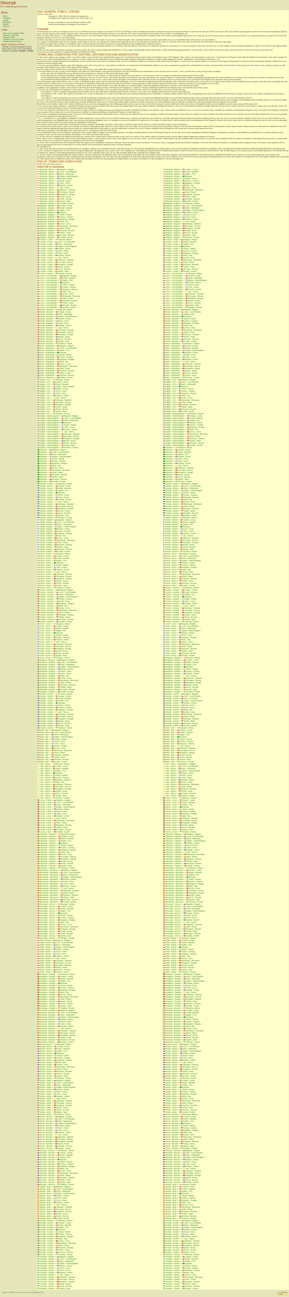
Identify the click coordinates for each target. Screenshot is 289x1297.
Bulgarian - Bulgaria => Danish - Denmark (56, 208)
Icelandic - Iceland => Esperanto (52, 703)
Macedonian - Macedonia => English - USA (182, 875)
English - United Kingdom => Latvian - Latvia (183, 432)
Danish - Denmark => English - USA (179, 314)
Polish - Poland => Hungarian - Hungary (181, 954)
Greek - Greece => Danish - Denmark (54, 628)
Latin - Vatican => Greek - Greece (178, 777)
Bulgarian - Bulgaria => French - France (180, 215)
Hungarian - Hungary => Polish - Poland (55, 683)
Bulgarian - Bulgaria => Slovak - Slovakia (181, 233)
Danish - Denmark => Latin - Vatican (54, 328)
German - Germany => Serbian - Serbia (54, 617)
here (60, 164)
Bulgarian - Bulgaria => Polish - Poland (54, 228)
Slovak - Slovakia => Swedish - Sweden (55, 1148)
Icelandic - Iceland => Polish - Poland (179, 716)
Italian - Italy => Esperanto (176, 737)
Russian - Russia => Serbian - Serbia (179, 1071)
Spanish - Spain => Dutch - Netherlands (54, 1191)
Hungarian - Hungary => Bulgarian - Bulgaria (57, 660)
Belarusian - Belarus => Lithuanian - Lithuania (57, 190)
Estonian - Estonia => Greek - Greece (54, 497)
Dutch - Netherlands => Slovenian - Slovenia (56, 375)
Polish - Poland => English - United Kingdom (57, 947)
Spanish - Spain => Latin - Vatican (52, 1205)
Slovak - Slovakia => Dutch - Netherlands (55, 1121)
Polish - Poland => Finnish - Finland (179, 949)
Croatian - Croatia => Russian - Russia (54, 267)
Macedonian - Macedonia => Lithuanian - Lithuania (59, 890)
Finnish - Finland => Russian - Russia (180, 545)
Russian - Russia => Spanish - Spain (53, 1076)
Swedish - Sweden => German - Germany (55, 1234)
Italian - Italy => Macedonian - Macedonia (55, 750)
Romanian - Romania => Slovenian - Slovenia (57, 1040)
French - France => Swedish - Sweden (180, 585)
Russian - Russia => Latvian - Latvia (53, 1065)
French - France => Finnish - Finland (53, 565)
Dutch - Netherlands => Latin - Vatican (180, 362)
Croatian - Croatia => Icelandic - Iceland (55, 255)
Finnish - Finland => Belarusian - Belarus (181, 518)
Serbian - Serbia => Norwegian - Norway (55, 1103)
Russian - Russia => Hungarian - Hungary (55, 1060)
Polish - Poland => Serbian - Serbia (53, 967)
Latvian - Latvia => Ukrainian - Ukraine (180, 832)
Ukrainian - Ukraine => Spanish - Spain (54, 1288)
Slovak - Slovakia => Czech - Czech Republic (57, 1119)
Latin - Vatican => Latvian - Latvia (178, 782)
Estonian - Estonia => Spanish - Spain (54, 515)
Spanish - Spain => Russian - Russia (53, 1214)
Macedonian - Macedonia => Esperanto (180, 877)
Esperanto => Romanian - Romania (53, 475)
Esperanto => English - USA (176, 454)
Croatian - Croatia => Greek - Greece (54, 253)
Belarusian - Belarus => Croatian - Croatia (181, 169)
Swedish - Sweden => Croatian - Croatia (55, 1223)
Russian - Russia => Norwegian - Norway (181, 1067)
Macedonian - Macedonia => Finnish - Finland (183, 879)
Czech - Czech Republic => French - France (182, 285)
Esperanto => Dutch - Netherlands (52, 454)
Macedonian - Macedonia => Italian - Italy (181, 886)
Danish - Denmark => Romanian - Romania (182, 334)
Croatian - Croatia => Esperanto (177, 246)
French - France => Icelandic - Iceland (54, 570)
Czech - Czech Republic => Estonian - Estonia (183, 282)
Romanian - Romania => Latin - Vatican (55, 1028)
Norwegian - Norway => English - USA (55, 911)
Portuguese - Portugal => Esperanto (53, 983)
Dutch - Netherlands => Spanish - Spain (180, 375)
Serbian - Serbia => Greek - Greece (53, 1094)
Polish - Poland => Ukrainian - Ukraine (180, 972)
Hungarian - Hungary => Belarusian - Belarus (182, 658)
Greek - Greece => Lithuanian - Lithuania (55, 644)
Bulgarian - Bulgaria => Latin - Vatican (180, 221)
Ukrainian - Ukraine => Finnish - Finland (181, 1266)
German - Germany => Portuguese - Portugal (182, 612)
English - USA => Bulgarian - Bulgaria (180, 380)
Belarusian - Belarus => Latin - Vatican (54, 188)
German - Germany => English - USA (180, 594)
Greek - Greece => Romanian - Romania (181, 649)
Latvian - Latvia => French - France (53, 811)
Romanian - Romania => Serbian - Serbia (55, 1037)
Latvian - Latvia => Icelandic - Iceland (54, 816)
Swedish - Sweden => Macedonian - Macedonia (57, 1243)
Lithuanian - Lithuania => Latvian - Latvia (55, 854)
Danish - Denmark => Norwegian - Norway (56, 332)
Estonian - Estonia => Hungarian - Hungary (182, 497)
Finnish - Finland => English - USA (179, 524)
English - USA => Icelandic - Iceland (54, 395)
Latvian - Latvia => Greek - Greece (53, 814)
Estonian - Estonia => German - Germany (181, 495)
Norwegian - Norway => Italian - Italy (54, 922)
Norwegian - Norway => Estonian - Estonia (182, 913)
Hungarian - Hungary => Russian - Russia (181, 685)
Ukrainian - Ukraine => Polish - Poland (180, 1279)
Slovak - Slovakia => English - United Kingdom (57, 1123)
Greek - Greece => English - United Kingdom (182, 631)
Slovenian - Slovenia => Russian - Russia (181, 1178)
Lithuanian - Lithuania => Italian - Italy (54, 852)
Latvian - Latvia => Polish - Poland (53, 823)
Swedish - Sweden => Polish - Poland (54, 1245)
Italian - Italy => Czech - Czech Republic (55, 732)
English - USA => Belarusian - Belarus (54, 380)
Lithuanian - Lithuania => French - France (181, 845)
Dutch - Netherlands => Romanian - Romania (57, 371)
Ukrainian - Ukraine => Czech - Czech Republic (58, 1259)
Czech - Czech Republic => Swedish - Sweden (57, 307)
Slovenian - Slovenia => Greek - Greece (180, 1164)
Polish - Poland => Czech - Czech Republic (56, 942)
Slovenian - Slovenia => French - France (181, 1162)
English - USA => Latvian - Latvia (178, 398)
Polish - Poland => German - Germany (180, 952)
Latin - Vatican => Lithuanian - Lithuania (55, 784)
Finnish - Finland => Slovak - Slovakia (180, 547)
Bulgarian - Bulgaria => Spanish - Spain (180, 235)
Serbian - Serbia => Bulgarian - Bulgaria (55, 1080)
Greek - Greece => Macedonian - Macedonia (182, 644)
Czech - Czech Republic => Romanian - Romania (58, 301)
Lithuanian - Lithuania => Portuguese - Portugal (57, 859)
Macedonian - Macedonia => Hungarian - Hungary (184, 884)
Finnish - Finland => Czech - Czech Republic (56, 522)
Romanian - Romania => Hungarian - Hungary (183, 1024)
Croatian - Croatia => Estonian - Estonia (55, 249)
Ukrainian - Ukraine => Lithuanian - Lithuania (57, 1277)
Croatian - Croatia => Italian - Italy (178, 255)
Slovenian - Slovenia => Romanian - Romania (57, 1178)
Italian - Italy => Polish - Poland (52, 753)
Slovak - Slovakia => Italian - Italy (178, 1132)
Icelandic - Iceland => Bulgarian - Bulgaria (181, 694)
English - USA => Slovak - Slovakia (53, 409)
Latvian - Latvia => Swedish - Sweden (54, 832)
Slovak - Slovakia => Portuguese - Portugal (56, 1141)
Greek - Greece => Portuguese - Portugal (55, 649)
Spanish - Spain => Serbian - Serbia (179, 1214)
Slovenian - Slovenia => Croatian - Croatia (55, 1153)
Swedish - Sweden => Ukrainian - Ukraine (55, 1254)
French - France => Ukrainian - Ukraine (54, 588)
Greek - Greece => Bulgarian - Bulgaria (180, 624)
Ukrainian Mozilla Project (12, 41)
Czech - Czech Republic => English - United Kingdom (186, 280)
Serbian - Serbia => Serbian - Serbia (179, 1107)
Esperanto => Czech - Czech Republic (54, 452)
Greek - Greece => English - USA (52, 631)
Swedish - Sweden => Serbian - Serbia (54, 1250)
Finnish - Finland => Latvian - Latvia (53, 538)
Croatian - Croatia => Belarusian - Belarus (55, 240)
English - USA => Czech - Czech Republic (181, 382)
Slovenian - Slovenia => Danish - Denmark (56, 1155)
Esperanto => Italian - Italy (50, 466)
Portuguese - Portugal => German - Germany (56, 988)
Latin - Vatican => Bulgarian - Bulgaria (180, 764)
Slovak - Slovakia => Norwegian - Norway (56, 1139)
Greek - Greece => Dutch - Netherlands (180, 628)
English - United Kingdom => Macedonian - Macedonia (186, 434)
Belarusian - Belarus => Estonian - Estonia (55, 178)
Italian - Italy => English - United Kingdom (56, 737)
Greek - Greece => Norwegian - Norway (55, 646)
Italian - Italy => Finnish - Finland (178, 739)
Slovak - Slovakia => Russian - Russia (54, 1144)
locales (14, 49)
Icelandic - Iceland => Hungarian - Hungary (56, 710)
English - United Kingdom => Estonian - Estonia (183, 423)
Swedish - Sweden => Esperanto (52, 1230)
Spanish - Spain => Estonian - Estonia (54, 1196)
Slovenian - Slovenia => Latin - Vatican (180, 1169)
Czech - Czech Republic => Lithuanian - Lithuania (184, 294)
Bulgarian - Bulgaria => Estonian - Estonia (181, 212)
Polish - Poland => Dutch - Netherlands (54, 945)
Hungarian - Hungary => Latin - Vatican (180, 676)
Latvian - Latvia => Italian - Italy (178, 816)
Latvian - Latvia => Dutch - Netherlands (55, 805)
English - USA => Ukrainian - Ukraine (54, 414)
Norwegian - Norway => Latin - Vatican (180, 922)
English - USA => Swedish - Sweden (179, 411)
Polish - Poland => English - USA (178, 945)
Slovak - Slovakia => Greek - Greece (53, 1130)
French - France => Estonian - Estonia (180, 563)
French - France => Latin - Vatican (53, 572)
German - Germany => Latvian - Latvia (54, 608)
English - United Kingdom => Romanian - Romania (185, 438)
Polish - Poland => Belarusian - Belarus (180, 938)
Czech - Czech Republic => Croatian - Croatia (183, 276)
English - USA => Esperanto (176, 386)
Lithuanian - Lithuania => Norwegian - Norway (57, 857)
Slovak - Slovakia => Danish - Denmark (180, 1119)
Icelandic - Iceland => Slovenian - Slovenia (181, 723)
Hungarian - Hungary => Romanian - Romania (57, 685)
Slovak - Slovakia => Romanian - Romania (181, 1141)
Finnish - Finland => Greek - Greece (179, 531)
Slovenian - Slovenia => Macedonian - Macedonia (58, 1173)
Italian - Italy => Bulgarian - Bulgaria (53, 730)
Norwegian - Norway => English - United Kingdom (185, 911)
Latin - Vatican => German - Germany (54, 777)
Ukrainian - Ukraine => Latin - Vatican (54, 1275)
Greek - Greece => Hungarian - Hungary (181, 637)
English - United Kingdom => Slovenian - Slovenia (184, 443)
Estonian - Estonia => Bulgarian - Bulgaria (181, 484)
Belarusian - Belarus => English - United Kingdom (58, 176)
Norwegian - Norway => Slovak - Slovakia (56, 933)
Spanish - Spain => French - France (53, 1198)
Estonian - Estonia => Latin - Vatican (53, 502)
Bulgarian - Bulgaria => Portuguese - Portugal (182, 228)
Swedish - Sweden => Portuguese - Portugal (182, 1245)
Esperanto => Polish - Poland (51, 472)
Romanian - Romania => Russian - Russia (181, 1035)
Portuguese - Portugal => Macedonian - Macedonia (58, 997)
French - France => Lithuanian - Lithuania (55, 574)
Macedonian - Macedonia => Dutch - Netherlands (58, 875)
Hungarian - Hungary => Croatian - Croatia (182, 660)
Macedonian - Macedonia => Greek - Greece (56, 884)
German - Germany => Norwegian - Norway (182, 610)
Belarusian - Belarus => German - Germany (182, 181)
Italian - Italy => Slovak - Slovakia (178, 757)
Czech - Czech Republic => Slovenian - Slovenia (58, 305)
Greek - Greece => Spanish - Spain (53, 655)
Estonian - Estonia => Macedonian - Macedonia (183, 504)
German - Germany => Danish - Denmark (181, 592)
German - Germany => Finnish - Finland (181, 599)
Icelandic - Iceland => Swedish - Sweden (181, 725)
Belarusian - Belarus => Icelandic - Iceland (55, 185)
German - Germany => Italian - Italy (53, 606)
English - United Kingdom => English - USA (182, 420)
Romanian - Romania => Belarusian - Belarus (182, 1008)
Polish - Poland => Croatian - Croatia (179, 940)
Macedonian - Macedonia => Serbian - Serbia (56, 897)
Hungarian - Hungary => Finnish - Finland (181, 669)
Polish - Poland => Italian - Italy (177, 956)
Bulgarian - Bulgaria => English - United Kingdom (184, 210)
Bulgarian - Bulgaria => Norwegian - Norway (182, 226)
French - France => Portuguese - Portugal (55, 579)
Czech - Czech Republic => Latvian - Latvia (56, 294)
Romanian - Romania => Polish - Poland (181, 1033)
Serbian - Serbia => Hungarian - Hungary (181, 1094)
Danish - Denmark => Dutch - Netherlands (55, 314)
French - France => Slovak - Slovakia (54, 583)
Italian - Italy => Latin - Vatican (177, 746)
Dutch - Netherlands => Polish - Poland (54, 368)
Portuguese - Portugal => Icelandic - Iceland (182, 990)
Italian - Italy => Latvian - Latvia (52, 748)
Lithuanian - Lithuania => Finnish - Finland (56, 845)
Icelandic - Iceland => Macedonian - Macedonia (183, 714)
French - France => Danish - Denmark (54, 558)
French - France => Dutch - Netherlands (180, 558)
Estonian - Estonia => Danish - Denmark (55, 488)
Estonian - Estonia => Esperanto (52, 493)
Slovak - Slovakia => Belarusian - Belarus (181, 1114)
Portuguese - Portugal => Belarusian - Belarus (57, 974)
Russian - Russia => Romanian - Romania (55, 1071)
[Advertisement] (12, 89)
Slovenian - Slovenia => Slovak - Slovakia (181, 1180)
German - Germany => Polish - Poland (54, 612)
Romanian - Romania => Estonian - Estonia (56, 1019)
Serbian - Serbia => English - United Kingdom (57, 1087)
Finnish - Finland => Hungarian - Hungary (55, 533)
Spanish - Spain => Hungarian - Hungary (181, 1200)
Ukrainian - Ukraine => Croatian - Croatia (181, 1257)
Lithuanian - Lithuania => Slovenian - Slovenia (183, 863)
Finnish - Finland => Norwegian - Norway (181, 540)
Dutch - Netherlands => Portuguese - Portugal (182, 368)
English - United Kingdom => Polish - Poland (182, 436)
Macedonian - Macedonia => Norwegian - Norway (184, 890)
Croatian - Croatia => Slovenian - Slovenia (181, 269)
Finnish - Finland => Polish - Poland (53, 542)
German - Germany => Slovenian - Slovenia (56, 619)
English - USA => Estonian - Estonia (53, 389)
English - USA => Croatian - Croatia (53, 382)
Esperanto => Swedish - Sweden (52, 481)
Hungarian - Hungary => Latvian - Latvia (55, 678)
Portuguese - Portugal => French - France (181, 985)
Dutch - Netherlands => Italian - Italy (53, 362)
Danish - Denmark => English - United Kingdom (58, 316)
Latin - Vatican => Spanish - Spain (52, 796)
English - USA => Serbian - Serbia (178, 407)
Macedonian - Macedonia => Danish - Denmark (183, 872)
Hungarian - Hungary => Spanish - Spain (181, 689)
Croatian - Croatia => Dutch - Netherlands (55, 244)
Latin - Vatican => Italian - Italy (51, 782)
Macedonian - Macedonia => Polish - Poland (56, 893)
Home (5, 16)
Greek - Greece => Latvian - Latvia (179, 642)
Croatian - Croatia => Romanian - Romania (181, 264)
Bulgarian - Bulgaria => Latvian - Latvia (55, 224)
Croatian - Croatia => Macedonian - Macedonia (183, 260)
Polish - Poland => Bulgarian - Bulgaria (54, 940)
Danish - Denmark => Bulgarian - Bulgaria (181, 310)
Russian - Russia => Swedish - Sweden (180, 1076)
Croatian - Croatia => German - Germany (181, 251)
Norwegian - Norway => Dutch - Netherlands (182, 909)
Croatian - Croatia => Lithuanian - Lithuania (56, 260)
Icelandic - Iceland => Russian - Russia (54, 721)
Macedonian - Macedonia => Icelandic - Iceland (57, 886)
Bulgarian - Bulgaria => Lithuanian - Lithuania (183, 224)
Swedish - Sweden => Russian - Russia (180, 1248)
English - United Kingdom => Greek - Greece (57, 427)
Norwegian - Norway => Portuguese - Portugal (57, 929)
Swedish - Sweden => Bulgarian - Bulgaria (181, 1221)
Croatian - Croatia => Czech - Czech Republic (57, 242)
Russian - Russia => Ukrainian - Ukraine (55, 1078)
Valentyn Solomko (26, 1292)
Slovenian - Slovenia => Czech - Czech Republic (184, 1153)
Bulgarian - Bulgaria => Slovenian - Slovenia (56, 235)
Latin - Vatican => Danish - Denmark (54, 768)
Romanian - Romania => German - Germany (182, 1022)
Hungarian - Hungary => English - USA (180, 664)
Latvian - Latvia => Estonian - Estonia (54, 809)
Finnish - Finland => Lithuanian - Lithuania (182, 538)
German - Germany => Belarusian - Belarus (182, 588)
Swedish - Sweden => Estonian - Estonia (181, 1230)
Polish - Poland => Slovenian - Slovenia (54, 970)
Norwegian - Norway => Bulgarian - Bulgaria (182, 904)
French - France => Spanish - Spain (53, 585)
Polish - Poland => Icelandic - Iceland (54, 956)
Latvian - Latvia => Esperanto (177, 807)
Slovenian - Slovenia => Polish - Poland (54, 1175)
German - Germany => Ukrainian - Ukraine (182, 622)
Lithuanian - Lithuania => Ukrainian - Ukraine (57, 868)
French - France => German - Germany (180, 565)
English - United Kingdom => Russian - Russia (57, 441)
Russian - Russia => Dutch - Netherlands (181, 1049)
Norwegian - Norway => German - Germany (56, 918)
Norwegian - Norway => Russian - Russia (55, 931)
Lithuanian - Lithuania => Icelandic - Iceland (182, 850)
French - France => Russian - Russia (53, 581)
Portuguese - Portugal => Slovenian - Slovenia (183, 1004)
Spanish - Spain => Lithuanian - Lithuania (55, 1207)
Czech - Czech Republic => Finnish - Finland (56, 285)
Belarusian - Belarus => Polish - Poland (180, 192)
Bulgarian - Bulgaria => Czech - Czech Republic (183, 206)
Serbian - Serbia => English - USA (178, 1085)
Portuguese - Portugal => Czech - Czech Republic (184, 976)
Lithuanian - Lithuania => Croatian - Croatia (56, 836)
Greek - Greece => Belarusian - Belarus (54, 624)
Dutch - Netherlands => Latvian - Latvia (55, 364)
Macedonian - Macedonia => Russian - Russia (182, 895)
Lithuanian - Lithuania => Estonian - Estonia (182, 843)
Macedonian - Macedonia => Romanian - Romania (58, 895)
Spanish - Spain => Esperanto (177, 1193)
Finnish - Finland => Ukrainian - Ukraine (181, 551)
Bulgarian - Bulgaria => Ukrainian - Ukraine (182, 237)
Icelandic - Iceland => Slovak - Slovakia (55, 723)
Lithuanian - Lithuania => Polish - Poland (181, 857)
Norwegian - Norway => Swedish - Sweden (182, 936)
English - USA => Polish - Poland (178, 402)
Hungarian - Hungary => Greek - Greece (55, 673)
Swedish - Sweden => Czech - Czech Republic (183, 1223)
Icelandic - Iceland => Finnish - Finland (54, 705)
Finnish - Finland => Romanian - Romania (55, 545)
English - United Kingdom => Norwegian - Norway (59, 436)
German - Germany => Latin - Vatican (180, 606)
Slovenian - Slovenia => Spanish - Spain (55, 1182)
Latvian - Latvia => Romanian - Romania (55, 825)
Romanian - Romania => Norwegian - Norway (57, 1033)
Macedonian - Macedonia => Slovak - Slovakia (183, 897)
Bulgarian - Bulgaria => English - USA (54, 210)
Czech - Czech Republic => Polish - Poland (56, 298)
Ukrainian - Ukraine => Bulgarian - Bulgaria (56, 1257)
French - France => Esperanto (51, 563)
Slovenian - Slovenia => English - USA (54, 1157)
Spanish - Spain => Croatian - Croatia (179, 1187)
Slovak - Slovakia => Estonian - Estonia (54, 1126)
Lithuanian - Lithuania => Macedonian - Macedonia (185, 854)
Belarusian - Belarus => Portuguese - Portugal (57, 194)
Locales (5, 20)
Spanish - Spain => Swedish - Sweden (54, 1218)
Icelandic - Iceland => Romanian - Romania (182, 719)
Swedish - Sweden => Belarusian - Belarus (56, 1221)
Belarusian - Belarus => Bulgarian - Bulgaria (56, 169)
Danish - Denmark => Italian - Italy (179, 325)
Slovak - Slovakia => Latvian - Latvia (180, 1135)
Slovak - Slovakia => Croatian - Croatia (180, 1117)
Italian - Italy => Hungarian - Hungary (180, 744)
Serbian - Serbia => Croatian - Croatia (180, 1080)
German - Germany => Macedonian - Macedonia (58, 610)
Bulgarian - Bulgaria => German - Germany (56, 217)
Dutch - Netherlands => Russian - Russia (181, 371)
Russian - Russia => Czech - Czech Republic (182, 1046)
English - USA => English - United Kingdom (56, 386)
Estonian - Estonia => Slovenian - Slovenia (181, 513)
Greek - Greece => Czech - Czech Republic (182, 626)
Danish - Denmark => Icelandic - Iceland (55, 325)
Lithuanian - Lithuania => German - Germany (57, 848)
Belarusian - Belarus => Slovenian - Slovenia (182, 199)
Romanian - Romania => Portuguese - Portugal (57, 1035)
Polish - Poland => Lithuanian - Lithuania (55, 961)
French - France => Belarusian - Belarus (55, 554)
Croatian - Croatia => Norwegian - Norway (56, 262)
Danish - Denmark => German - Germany (181, 321)
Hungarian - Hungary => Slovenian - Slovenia (57, 689)
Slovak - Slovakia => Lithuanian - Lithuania (56, 1137)
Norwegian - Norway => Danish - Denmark (56, 909)
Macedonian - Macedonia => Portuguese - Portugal (184, 893)
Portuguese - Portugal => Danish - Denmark (56, 979)
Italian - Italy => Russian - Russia (178, 755)
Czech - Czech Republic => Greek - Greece (182, 287)
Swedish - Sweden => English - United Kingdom (184, 1227)
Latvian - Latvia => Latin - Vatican (53, 818)
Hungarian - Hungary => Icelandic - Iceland (182, 673)
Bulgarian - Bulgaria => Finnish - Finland (55, 215)
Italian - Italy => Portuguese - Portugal (180, 753)
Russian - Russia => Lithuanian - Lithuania (181, 1065)
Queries (5, 24)
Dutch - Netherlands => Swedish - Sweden (56, 377)
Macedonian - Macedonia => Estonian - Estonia (57, 879)
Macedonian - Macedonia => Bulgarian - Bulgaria (58, 870)
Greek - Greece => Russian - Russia (53, 651)
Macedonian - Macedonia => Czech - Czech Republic (59, 872)
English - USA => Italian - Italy (177, 395)
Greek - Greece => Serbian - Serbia (179, 651)
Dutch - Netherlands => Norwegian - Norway (182, 366)
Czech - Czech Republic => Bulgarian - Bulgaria (58, 276)
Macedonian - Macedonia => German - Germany (184, 881)
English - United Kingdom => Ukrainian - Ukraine (58, 447)
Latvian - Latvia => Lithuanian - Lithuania (181, 818)
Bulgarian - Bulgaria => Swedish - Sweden (56, 237)
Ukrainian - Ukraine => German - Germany (182, 1268)
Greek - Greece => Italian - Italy (177, 640)
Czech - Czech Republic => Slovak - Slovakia (182, 303)
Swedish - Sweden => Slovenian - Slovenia (56, 1252)
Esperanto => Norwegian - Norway (179, 470)
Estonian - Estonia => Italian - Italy (178, 499)
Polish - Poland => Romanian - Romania (55, 965)
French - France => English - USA (53, 560)
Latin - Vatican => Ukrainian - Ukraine (54, 798)
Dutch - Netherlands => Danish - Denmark (181, 348)
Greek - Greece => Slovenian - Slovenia (180, 653)
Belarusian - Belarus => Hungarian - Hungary (182, 183)
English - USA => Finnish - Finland (179, 389)
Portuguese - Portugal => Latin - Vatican (180, 992)
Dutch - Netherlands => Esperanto (52, 353)
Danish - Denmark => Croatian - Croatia (55, 312)
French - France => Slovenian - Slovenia (181, 583)
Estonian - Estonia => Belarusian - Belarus (55, 484)
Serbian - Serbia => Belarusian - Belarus (180, 1078)
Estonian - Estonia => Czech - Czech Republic (183, 486)
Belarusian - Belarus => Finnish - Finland (181, 178)
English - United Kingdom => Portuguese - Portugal (59, 438)
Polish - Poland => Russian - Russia (179, 965)
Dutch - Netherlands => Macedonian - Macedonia (58, 366)
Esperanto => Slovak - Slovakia (177, 477)
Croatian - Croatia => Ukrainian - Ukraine (55, 273)
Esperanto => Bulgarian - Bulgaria (52, 450)
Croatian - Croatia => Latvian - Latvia (180, 258)
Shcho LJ (6, 26)
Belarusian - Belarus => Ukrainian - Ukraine (56, 203)
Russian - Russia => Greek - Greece (179, 1058)
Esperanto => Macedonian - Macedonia (54, 470)
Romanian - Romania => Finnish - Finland (181, 1019)
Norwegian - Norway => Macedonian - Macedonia (58, 927)
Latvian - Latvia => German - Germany (180, 811)
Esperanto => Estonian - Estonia (178, 456)
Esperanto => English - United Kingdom (55, 456)
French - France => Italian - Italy (178, 570)
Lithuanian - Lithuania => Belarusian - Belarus (57, 834)
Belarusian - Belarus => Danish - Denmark (181, 172)
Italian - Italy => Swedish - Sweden (53, 762)
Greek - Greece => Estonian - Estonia (179, 633)
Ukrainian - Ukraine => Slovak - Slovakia (55, 1286)
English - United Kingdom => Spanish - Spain (57, 445)
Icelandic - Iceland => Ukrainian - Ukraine (55, 728)
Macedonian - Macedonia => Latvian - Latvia (182, 888)
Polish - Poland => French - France (53, 952)
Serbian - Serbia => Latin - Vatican (53, 1098)
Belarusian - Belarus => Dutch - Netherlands (56, 174)
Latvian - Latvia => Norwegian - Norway (181, 820)
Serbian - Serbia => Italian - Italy (178, 1096)
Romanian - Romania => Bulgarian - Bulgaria (57, 1010)
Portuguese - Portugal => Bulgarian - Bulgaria (182, 974)
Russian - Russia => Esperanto (51, 1053)
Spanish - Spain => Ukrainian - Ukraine (180, 1218)
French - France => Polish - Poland (179, 576)
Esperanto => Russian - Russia (177, 475)
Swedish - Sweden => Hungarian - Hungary (56, 1236)
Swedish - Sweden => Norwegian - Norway (182, 1243)
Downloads (7, 22)
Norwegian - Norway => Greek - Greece (181, 918)
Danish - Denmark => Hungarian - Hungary (182, 323)
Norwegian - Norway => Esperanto (53, 913)
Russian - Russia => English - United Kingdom (183, 1051)
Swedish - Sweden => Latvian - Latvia (54, 1241)
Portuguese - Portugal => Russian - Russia (55, 1001)
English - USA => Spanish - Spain (53, 411)
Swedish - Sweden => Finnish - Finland (54, 1232)
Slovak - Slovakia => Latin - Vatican (53, 1135)
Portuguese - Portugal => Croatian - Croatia (56, 976)
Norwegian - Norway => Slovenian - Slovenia (183, 933)
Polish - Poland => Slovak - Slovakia (179, 967)
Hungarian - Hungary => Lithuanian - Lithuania (183, 678)
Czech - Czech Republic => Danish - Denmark (57, 278)
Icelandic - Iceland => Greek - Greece (180, 707)
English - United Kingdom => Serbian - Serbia (183, 441)
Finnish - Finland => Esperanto (177, 527)
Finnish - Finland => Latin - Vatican (179, 536)
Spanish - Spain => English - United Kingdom (57, 1193)
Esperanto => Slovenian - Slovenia (53, 479)
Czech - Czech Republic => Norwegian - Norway (184, 296)
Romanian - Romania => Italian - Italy (180, 1026)
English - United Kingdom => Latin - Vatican (56, 432)
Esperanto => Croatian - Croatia (177, 450)
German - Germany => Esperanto (178, 597)
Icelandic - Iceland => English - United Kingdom (184, 701)
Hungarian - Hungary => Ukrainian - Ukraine (182, 692)
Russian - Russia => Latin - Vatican (179, 1062)
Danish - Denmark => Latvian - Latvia (180, 328)
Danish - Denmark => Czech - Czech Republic (183, 312)
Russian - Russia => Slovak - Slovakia (54, 1074)
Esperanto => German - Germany (52, 461)
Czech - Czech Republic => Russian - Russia (182, 301)
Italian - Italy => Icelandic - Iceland (53, 746)
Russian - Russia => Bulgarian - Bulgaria (181, 1044)
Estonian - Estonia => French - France (54, 495)
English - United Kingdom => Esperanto (55, 423)
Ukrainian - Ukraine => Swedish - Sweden (181, 1288)
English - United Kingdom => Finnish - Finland (57, 425)
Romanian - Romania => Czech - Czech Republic (58, 1013)
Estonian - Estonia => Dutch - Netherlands (181, 488)
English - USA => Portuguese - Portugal (55, 405)
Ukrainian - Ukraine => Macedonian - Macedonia (184, 1277)
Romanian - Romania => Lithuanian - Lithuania (57, 1031)
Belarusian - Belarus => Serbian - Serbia (180, 197)
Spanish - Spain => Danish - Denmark (180, 1189)
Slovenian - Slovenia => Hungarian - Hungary (57, 1166)
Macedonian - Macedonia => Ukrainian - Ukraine (184, 902)
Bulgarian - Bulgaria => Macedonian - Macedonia (58, 226)
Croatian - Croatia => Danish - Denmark (180, 242)
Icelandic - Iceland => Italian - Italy (179, 710)
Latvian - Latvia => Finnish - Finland (179, 809)
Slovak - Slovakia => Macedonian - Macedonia (183, 1137)
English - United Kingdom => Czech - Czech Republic (60, 418)
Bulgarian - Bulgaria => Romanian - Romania (57, 230)
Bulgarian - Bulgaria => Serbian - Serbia (55, 233)
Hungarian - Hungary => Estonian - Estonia (56, 669)
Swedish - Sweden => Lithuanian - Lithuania (182, 1241)
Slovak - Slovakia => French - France (54, 1128)
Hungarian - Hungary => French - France (55, 671)
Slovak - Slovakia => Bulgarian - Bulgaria (55, 1117)
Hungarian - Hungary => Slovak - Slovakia (181, 687)
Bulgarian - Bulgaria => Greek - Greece (180, 217)
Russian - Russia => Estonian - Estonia (180, 1053)
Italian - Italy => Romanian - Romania (54, 755)
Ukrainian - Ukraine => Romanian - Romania (182, 1282)
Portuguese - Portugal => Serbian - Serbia (181, 1001)
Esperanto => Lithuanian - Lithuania (179, 468)
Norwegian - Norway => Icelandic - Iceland (182, 920)
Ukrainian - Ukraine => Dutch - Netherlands (56, 1261)
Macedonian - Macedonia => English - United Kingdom (60, 877)
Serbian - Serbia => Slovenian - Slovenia (181, 1110)
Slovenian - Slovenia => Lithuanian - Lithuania (183, 1171)
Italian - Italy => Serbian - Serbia (52, 757)
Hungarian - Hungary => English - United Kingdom (59, 667)
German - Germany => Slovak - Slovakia (181, 617)
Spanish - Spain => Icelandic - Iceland (54, 1202)
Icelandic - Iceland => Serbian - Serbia (180, 721)
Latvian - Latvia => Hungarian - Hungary (181, 814)
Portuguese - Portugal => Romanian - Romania (183, 999)
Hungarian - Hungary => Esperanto (179, 667)
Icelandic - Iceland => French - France (180, 705)
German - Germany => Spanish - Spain (180, 619)
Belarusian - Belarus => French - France (55, 181)
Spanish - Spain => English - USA (178, 1191)
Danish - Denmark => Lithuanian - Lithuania (56, 330)
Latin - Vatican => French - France (178, 775)
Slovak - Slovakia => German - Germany (181, 1128)
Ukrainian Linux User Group (13, 39)
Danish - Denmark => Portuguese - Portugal (56, 334)
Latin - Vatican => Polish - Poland (178, 787)
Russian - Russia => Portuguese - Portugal (181, 1069)
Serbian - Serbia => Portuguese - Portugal (55, 1105)
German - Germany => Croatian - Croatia (181, 590)
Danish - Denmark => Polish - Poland (180, 332)
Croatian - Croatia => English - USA (179, 244)
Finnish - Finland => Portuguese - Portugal (181, 542)
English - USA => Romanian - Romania (180, 405)
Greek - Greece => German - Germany (54, 637)
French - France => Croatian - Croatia (54, 556)
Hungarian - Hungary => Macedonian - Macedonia (58, 680)
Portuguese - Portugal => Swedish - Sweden (182, 1006)
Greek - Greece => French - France (179, 635)
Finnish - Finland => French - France (179, 529)
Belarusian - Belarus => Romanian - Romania (182, 194)
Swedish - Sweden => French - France (180, 1232)
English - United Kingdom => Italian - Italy (181, 429)
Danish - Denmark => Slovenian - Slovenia (181, 339)
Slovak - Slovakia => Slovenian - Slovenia (55, 1146)
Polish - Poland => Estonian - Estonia (54, 949)
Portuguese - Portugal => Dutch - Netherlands (182, 979)
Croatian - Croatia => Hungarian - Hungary (182, 253)
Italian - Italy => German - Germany (179, 741)
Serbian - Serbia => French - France (53, 1092)
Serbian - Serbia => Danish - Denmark (180, 1083)
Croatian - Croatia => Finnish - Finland (180, 249)
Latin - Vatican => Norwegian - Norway (55, 787)
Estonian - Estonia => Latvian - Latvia (180, 502)
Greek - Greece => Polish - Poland (178, 646)
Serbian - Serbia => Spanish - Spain (53, 1112)
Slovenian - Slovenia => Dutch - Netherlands (182, 1155)
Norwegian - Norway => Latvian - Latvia (55, 924)
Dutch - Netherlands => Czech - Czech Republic (58, 348)
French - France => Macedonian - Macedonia (182, 574)
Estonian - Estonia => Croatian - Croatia (55, 486)
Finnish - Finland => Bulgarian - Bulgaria (55, 520)
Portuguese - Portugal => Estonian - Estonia (182, 983)
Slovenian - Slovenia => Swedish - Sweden (182, 1182)
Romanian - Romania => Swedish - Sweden (56, 1042)
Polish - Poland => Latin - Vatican (52, 958)
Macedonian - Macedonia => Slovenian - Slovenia (58, 900)
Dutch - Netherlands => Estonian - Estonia (181, 353)
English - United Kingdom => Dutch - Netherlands (58, 420)
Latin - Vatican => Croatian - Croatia (53, 766)
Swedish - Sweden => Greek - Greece (180, 1234)
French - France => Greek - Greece (53, 567)
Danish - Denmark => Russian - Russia (54, 337)
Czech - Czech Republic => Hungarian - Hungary (58, 289)
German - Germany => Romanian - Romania (56, 615)
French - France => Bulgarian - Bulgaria (180, 554)
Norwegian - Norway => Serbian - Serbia (181, 931)
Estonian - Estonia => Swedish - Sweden (181, 515)
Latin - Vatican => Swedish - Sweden (179, 796)
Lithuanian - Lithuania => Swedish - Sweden (182, 866)
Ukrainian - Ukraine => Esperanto (178, 1263)
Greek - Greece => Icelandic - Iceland (54, 640)
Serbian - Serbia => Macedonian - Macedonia (182, 1101)
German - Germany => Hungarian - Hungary (56, 603)
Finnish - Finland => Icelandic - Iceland (180, 533)
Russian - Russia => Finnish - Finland (54, 1055)
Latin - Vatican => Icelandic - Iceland (179, 780)
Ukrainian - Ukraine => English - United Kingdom (58, 1263)
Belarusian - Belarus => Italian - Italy (179, 185)
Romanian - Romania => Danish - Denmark (182, 1013)
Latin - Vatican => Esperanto (50, 773)
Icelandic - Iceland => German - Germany (55, 707)
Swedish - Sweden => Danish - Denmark (55, 1225)
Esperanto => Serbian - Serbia (51, 477)
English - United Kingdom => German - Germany (184, 425)
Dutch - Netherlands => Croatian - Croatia (181, 346)
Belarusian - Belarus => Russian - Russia (55, 197)
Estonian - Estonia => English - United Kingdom (183, 490)
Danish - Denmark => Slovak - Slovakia (55, 339)
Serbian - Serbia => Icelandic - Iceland (54, 1096)
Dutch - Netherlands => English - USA (54, 350)
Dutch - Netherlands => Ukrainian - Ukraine (182, 377)
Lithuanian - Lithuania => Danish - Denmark (56, 839)
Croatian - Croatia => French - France (54, 251)
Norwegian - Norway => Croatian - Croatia (56, 906)
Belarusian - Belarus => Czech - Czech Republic (58, 172)
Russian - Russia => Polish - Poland (53, 1069)
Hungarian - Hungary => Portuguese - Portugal (183, 683)
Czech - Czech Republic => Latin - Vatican (181, 291)
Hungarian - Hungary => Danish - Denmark (182, 662)
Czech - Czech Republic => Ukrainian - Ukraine (183, 307)
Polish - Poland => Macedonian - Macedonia (182, 961)
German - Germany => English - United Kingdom (58, 597)
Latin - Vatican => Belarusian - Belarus (54, 764)
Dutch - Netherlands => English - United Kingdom (184, 350)
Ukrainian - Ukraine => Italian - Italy (179, 1272)
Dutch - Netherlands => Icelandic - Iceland (181, 359)
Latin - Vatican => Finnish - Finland (53, 775)
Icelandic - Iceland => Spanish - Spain (54, 725)
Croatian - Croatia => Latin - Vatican (53, 258)
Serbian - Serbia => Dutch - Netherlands (55, 1085)
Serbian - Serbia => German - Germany (180, 1092)
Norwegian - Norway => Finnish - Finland (55, 915)
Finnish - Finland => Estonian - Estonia (54, 529)
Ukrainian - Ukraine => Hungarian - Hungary (182, 1270)
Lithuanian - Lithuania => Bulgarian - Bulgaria (183, 834)
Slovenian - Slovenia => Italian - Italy (54, 1169)
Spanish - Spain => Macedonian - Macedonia (182, 1207)
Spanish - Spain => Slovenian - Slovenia (180, 1216)
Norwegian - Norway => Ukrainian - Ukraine (57, 938)
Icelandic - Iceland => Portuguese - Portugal (56, 719)
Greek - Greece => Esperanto (51, 633)
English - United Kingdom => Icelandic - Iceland (58, 429)
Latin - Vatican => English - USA (52, 771)
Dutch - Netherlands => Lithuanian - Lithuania (183, 364)
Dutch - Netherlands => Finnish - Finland (55, 355)
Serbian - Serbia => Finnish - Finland (179, 1089)
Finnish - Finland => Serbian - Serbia (53, 547)
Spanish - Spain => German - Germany (180, 1198)
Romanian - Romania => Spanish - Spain (181, 1040)
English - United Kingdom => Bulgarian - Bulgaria (58, 416)
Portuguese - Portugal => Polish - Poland (55, 999)
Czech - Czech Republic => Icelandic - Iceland (183, 289)
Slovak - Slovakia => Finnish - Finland (180, 1126)
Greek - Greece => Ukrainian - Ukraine (54, 658)
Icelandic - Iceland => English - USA (54, 701)
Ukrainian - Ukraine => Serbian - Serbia (180, 1284)
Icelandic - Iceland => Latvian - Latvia (180, 712)
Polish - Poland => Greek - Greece (53, 954)
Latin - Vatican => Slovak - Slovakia (53, 793)
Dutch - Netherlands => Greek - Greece (180, 357)
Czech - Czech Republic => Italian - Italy (55, 291)
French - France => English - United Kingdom (183, 560)
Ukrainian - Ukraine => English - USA (180, 1261)
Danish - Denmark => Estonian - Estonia (55, 319)
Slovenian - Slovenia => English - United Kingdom (184, 1157)
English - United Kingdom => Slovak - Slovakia (57, 443)
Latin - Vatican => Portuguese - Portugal (55, 789)
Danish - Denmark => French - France (54, 321)
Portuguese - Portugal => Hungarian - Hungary (57, 990)
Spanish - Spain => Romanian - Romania (181, 1211)
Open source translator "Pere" (13, 33)
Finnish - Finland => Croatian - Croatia (180, 520)
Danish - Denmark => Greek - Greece (54, 323)
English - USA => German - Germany (180, 391)
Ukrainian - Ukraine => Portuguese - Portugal (57, 1282)
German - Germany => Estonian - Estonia (55, 599)
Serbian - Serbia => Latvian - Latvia (179, 1098)
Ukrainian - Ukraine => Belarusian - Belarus (182, 1254)
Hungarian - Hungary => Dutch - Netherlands (57, 664)
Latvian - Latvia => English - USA (178, 805)
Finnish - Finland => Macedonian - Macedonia (57, 540)
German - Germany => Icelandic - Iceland (181, 603)
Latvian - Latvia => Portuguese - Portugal (181, 823)
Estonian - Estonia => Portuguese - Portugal (56, 508)
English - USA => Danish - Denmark (54, 384)
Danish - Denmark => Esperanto (178, 316)
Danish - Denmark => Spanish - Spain (54, 341)
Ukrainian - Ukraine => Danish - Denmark (181, 1259)
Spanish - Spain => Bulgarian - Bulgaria (55, 1187)
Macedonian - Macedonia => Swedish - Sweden (57, 902)
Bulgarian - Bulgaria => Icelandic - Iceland (181, 219)
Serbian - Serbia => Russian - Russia (53, 1107)
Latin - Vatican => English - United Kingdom (182, 771)
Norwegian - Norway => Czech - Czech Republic (184, 906)
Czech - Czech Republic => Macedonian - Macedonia (59, 296)
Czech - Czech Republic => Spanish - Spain (182, 305)
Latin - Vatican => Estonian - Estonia (179, 773)
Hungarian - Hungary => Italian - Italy (54, 676)
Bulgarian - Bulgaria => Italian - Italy (53, 221)
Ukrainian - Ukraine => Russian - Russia (55, 1284)
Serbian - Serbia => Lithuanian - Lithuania (55, 1101)
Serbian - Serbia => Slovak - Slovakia (54, 1110)
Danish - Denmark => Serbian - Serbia (180, 337)
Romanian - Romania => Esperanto (179, 1017)
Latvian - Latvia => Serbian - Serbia (53, 827)
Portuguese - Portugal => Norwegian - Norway (183, 997)
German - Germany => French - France (54, 601)
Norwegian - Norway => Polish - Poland (181, 927)
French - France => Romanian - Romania (181, 579)
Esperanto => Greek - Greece (177, 461)
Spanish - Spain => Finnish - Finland (179, 1196)
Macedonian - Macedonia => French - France (56, 881)
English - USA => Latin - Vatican (52, 398)
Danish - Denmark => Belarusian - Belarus (55, 310)
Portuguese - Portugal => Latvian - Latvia (55, 994)
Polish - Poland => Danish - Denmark (180, 942)
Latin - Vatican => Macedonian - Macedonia (182, 784)
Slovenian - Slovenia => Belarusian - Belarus (56, 1150)
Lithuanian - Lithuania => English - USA (55, 841)
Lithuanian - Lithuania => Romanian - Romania (183, 859)
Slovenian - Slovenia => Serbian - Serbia (55, 1180)
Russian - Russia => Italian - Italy (52, 1062)
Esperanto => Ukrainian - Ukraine (178, 481)
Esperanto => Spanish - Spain (177, 479)
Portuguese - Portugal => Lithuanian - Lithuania (183, 994)
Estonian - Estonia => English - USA (53, 490)
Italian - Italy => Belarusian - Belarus (179, 728)
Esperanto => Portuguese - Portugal (179, 472)
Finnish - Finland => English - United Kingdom (57, 527)
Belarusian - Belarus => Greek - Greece (54, 183)
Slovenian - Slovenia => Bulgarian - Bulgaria (182, 1150)
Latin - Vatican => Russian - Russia (53, 791)
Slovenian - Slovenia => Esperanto (53, 1159)
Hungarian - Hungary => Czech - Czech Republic (58, 662)
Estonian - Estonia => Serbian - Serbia (180, 511)
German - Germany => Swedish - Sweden (55, 622)
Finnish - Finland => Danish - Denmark (180, 522)
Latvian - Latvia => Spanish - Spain (179, 829)
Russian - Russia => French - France (179, 1055)
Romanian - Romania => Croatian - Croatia (181, 1010)
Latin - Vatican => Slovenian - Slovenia (180, 793)
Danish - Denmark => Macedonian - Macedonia (183, 330)
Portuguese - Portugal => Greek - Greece (181, 988)
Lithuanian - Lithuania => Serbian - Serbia (181, 861)
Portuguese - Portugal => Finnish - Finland (55, 985)
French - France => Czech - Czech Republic (182, 556)
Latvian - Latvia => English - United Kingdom (57, 807)
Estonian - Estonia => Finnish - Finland (180, 493)
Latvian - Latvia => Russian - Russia (179, 825)
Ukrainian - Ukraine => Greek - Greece (54, 1270)
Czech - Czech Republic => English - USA (56, 280)
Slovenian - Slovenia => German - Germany (56, 1164)
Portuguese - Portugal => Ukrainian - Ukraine (57, 1008)
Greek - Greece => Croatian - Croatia (54, 626)
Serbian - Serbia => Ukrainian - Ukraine (55, 1114)
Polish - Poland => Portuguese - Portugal (181, 963)
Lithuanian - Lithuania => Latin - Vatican (181, 852)
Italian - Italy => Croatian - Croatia (178, 730)
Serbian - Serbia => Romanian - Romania (181, 1105)
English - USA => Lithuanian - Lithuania (55, 400)
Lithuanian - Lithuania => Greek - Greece (181, 848)
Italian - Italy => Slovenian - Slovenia (54, 759)
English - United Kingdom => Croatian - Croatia (183, 416)
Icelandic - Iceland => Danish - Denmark (55, 698)
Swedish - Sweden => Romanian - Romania (56, 1248)
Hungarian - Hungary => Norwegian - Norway (183, 680)
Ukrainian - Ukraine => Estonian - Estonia (55, 1266)
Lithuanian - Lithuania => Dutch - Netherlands (183, 839)
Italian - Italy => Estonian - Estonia (53, 739)
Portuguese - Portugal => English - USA (55, 981)
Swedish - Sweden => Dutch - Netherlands (181, 1225)
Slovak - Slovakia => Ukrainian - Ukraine (181, 1148)
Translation (7, 18)
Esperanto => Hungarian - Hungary (53, 463)
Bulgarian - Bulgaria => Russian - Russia (181, 230)
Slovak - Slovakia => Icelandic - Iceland (55, 1132)
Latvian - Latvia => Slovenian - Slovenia (55, 829)
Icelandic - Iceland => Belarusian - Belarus (55, 694)
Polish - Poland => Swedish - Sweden (54, 972)
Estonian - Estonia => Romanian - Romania (182, 508)
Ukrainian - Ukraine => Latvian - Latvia (180, 1275)
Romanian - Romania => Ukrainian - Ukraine (182, 1042)
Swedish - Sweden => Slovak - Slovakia (180, 1250)
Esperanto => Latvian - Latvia (51, 468)
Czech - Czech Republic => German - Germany (57, 287)
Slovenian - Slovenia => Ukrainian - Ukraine (56, 1184)
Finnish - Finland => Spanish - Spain (179, 549)
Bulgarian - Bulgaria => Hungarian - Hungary (57, 219)
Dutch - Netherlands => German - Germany (56, 357)
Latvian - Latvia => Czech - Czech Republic (56, 802)
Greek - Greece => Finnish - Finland (53, 635)
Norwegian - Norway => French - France (181, 915)
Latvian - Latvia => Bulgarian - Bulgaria (55, 800)
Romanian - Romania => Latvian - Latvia (181, 1028)
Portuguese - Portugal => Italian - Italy (54, 992)
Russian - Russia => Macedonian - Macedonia (57, 1067)
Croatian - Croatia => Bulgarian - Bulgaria (181, 240)
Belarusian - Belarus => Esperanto (178, 176)
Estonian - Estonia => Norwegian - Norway (56, 506)
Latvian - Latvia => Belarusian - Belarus (180, 798)
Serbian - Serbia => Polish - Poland (179, 1103)
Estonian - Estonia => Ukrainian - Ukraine (55, 518)
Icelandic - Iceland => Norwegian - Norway (56, 716)
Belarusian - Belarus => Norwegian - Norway (57, 192)
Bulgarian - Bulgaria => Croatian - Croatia (55, 206)
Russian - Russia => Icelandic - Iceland (180, 1060)
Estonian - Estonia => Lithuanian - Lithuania (56, 504)
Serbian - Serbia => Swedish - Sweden (180, 1112)
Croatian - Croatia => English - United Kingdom (58, 246)
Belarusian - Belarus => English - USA (180, 174)
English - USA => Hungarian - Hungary (180, 393)
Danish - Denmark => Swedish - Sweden (181, 341)
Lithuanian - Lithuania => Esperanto (53, 843)
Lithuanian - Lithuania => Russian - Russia (56, 861)
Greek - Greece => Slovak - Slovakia (53, 653)
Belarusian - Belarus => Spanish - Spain (54, 201)
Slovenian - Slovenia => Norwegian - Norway (183, 1173)
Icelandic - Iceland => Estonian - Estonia (181, 703)
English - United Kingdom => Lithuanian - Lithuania (59, 434)
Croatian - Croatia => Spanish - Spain (54, 271)
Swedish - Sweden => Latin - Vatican (179, 1239)
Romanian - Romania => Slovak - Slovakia (181, 1037)
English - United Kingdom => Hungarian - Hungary (185, 427)
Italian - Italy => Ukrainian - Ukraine (179, 762)
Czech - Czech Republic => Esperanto (54, 282)
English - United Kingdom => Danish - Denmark (184, 418)
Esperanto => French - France (177, 459)
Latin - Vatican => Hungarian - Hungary (55, 780)
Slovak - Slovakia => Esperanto (177, 1123)
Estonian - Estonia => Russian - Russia (54, 511)
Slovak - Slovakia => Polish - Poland (179, 1139)
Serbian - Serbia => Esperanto (177, 1087)
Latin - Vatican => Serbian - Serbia (178, 791)
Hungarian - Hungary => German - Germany (182, 671)
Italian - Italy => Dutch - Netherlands (53, 735)
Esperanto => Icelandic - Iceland (178, 463)
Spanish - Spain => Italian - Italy (178, 1202)
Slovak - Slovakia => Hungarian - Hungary (181, 1130)
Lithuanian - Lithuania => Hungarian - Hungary (57, 850)
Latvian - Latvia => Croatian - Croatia (180, 800)
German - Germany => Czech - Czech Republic (57, 592)
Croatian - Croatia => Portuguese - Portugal (56, 264)
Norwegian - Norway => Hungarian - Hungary (57, 920)
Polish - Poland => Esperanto (176, 947)
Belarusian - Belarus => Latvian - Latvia (180, 188)
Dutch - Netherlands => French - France (180, 355)
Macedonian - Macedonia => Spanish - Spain (182, 900)
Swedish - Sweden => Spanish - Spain (180, 1252)
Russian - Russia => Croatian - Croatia (54, 1046)
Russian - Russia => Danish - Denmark (54, 1049)
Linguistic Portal (9, 37)
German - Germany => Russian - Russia (180, 615)
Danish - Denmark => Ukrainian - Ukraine (55, 343)
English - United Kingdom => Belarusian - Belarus (184, 414)
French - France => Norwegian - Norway (55, 576)
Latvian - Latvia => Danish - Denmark (180, 802)
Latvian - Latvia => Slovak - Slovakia (180, 827)
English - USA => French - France (53, 391)
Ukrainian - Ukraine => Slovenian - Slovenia (182, 1286)
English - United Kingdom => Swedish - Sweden (184, 445)
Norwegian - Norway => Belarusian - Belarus (57, 904)
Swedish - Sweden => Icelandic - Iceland (181, 1236)
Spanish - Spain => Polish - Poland (178, 1209)
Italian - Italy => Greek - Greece (52, 744)
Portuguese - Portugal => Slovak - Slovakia (56, 1004)
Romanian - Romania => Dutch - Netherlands (57, 1015)
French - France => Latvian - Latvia (179, 572)
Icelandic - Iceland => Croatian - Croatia (55, 696)
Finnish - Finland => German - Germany (55, 531)
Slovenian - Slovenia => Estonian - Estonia (181, 1159)
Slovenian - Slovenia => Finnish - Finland (55, 1162)
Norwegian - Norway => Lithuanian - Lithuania (183, 924)
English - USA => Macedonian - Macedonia (182, 400)
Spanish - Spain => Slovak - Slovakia (54, 1216)
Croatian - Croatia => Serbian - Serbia (180, 267)
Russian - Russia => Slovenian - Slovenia (181, 1074)
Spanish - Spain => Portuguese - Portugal (55, 1211)
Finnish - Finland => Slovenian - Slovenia (55, 549)
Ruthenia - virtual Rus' (11, 35)
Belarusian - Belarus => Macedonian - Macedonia (184, 190)
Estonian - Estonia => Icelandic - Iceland (55, 499)
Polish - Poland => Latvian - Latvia (179, 958)
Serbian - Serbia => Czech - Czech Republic (56, 1083)
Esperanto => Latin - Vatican (176, 466)
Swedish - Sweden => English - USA (54, 1227)
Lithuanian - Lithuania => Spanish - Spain (55, 866)
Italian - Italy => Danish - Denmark (179, 732)
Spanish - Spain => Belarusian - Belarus (180, 1184)
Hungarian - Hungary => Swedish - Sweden (56, 692)
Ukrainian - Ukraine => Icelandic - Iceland (55, 1272)
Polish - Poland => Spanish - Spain (178, 970)
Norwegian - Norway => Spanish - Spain (55, 936)
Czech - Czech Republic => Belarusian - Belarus (183, 273)
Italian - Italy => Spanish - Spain (178, 759)
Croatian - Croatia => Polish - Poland (179, 262)
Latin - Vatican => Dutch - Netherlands (180, 768)
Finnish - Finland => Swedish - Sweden (54, 551)
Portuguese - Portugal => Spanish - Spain (55, 1006)
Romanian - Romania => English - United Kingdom (59, 1017)
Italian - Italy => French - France (52, 741)
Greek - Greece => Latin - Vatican (52, 642)
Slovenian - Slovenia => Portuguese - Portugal (183, 1175)
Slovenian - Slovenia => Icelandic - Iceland (181, 1166)
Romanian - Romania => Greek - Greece (55, 1024)
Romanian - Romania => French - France (55, 1022)
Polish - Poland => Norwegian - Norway (55, 963)
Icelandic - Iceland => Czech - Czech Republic (183, 696)
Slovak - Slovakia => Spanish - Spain (179, 1146)
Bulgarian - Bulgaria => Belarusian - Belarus (182, 203)
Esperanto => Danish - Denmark (178, 452)
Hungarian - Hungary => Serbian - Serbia (55, 687)
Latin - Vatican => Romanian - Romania (180, 789)
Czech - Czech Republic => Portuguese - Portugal (184, 298)
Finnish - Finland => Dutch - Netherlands (55, 524)
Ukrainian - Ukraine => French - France (54, 1268)
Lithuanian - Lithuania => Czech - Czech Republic (184, 836)
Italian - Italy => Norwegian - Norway (180, 750)
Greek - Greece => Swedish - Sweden (180, 655)
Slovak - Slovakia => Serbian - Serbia (180, 1144)
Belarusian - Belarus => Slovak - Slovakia (55, 199)
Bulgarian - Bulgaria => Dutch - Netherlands (182, 208)
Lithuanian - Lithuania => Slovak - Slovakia (56, 863)
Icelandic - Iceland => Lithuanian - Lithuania (56, 714)
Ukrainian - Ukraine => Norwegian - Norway (57, 1279)
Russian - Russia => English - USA (53, 1051)
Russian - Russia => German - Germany (55, 1058)
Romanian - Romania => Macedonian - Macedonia (184, 1031)
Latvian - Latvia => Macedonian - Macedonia (56, 820)
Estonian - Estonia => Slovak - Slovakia (54, 513)
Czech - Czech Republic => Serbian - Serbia (56, 303)
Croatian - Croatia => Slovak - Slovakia (54, 269)
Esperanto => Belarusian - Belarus (178, 447)
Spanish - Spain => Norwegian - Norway (55, 1209)
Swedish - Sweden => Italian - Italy (53, 1239)
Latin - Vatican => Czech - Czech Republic (181, 766)
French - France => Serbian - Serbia (179, 581)
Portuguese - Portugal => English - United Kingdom (185, 981)
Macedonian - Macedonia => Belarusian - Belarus (184, 868)
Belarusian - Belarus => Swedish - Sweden (181, 201)
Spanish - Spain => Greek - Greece (53, 1200)
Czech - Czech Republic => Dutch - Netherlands (183, 278)
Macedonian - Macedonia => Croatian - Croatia (183, 870)
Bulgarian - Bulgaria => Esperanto (52, 212)
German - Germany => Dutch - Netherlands (56, 594)
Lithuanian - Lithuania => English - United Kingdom (185, 841)
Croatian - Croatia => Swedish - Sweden (181, 271)
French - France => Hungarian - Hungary (181, 567)
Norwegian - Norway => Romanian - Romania (183, 929)
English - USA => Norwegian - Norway (55, 402)
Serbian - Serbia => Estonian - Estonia (54, 1089)
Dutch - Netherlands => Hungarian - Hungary (57, 359)
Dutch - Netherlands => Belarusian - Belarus (182, 343)
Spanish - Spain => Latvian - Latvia (179, 1205)
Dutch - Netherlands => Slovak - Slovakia (181, 373)
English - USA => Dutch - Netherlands (180, 384)
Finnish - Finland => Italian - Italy (52, 536)
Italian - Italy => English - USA (177, 735)
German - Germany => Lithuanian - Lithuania (182, 608)
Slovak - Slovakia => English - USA (179, 1121)
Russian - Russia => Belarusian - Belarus (55, 1044)
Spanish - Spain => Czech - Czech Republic (56, 1189)
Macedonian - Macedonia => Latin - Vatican (56, 888)
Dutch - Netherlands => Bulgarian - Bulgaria (56, 346)
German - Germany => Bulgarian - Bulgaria (56, 590)
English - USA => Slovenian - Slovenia (180, 409)
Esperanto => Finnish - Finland (51, 459)
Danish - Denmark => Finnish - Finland (180, 319)
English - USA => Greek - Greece (52, 393)
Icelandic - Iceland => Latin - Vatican (53, 712)
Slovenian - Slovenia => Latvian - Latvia (55, 1171)
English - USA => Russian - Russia (53, 407)
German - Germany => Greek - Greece (180, 601)
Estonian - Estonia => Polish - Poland (179, 506)
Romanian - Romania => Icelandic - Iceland (56, 1026)
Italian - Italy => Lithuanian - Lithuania (180, 748)
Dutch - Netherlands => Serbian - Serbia (55, 373)
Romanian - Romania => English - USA (180, 1015)
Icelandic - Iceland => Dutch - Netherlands (181, 698)
